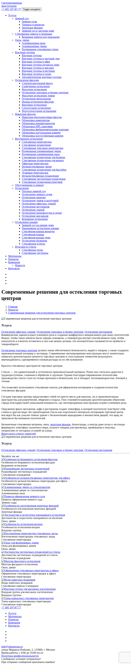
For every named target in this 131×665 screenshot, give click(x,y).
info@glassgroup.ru (12, 646)
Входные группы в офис (36, 61)
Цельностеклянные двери (37, 166)
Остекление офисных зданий (39, 203)
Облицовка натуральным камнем (41, 132)
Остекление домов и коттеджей (40, 200)
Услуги (12, 15)
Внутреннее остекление (29, 138)
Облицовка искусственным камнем (42, 135)
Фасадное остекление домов (38, 95)
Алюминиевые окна (33, 43)
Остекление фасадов (27, 80)
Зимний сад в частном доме (38, 30)
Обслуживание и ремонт (29, 185)
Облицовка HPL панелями (37, 126)
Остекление (22, 188)
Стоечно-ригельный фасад (37, 83)
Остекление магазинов (35, 215)
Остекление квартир (34, 197)
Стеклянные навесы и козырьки (33, 33)
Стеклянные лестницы (35, 252)
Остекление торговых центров (19, 350)
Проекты (13, 259)
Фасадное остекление (34, 89)
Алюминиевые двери (34, 46)
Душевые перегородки (35, 172)
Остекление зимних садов (37, 194)
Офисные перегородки (35, 163)
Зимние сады (29, 21)
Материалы (14, 256)
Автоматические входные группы (41, 77)
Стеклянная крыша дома (36, 237)
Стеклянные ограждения (36, 144)
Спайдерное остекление (36, 86)
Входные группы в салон (36, 74)
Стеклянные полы (32, 249)
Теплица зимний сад (34, 191)
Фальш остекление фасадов (38, 101)
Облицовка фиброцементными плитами (45, 129)
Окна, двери (22, 40)
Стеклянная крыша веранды (38, 231)
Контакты (14, 268)
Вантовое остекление (34, 104)
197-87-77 (11, 607)
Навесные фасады (25, 114)
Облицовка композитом (36, 120)
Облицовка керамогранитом (38, 123)
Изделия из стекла (25, 246)
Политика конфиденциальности (20, 655)
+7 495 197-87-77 (11, 9)
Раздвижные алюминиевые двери (41, 151)
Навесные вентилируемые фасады (42, 117)
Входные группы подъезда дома (40, 64)
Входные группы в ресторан (38, 70)
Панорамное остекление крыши (40, 228)
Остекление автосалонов (36, 98)
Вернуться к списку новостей (18, 433)
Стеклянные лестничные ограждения (43, 178)
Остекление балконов (34, 240)
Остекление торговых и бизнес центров (45, 92)
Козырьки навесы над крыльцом (41, 36)
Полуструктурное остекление (39, 111)
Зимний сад (22, 18)
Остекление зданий (33, 209)
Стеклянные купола (33, 243)
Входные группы (25, 52)
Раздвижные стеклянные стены (40, 49)
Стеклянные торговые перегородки (42, 148)
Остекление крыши (26, 222)
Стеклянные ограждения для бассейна (44, 169)
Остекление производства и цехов (42, 212)
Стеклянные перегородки (37, 141)
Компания (14, 262)
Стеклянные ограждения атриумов (42, 182)
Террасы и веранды (33, 24)
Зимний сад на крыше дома (38, 225)
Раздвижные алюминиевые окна (41, 154)
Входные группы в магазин (38, 67)
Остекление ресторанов (35, 206)
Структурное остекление (36, 107)
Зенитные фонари (32, 27)
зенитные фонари (60, 424)
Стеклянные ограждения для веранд (43, 160)
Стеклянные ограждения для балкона (43, 157)
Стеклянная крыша (33, 234)
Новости (20, 265)
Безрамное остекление (35, 219)
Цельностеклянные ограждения (40, 175)
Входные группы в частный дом (41, 58)
